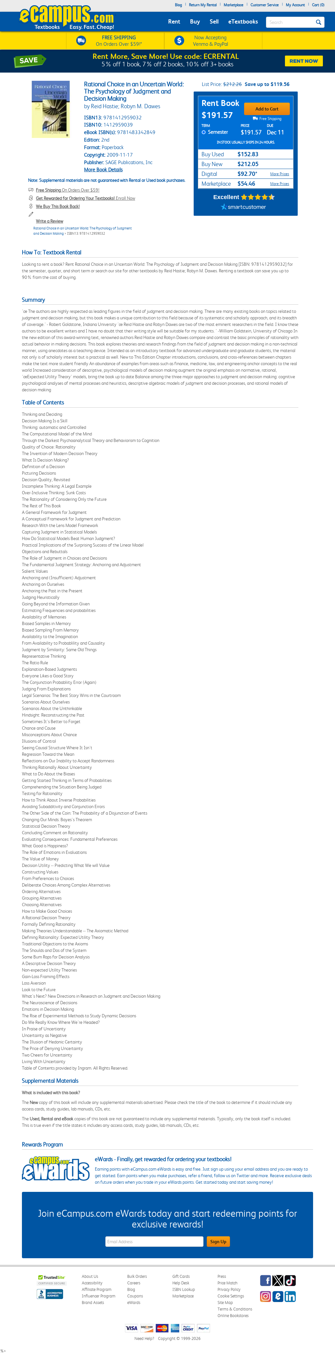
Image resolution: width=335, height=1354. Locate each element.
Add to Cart (267, 108)
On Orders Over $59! (67, 190)
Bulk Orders (137, 1276)
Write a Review (49, 221)
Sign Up (218, 1241)
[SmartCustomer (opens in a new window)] (243, 208)
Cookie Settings (231, 1296)
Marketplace (233, 5)
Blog (178, 5)
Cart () (318, 5)
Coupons (135, 1296)
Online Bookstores (233, 1315)
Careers (133, 1282)
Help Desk (180, 1282)
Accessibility (92, 1282)
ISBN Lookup (183, 1289)
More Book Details (103, 169)
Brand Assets (93, 1302)
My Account (295, 5)
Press (222, 1276)
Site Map (225, 1302)
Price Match (228, 1282)
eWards (133, 1302)
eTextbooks (243, 21)
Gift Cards (181, 1276)
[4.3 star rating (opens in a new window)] (258, 197)
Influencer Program (98, 1296)
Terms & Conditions (235, 1309)
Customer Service (265, 5)
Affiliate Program (97, 1289)
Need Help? (144, 1338)
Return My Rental (203, 5)
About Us (90, 1276)
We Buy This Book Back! (58, 206)
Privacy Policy (229, 1289)
